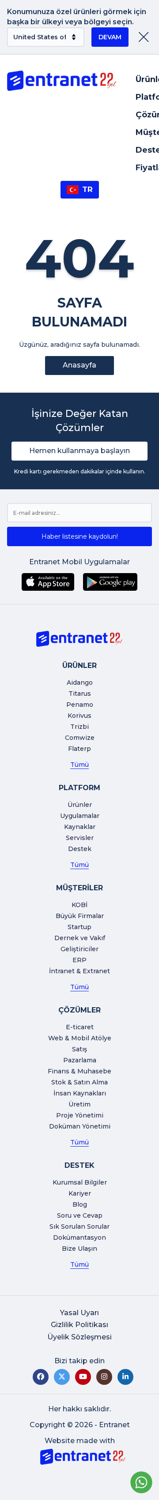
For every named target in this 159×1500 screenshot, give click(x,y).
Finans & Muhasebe (79, 1071)
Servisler (80, 838)
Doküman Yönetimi (79, 1126)
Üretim (79, 1104)
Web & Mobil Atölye (79, 1038)
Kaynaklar (79, 827)
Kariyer (79, 1193)
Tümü (79, 765)
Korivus (79, 716)
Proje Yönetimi (79, 1115)
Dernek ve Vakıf (79, 938)
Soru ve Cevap (79, 1215)
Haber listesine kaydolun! (80, 536)
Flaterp (79, 749)
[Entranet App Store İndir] (48, 582)
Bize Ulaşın (79, 1248)
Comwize (80, 738)
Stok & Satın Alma (79, 1082)
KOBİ (79, 905)
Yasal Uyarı (79, 1313)
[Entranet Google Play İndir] (110, 582)
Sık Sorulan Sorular (79, 1226)
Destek (79, 849)
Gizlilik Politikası (79, 1324)
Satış (79, 1049)
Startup (79, 927)
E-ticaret (80, 1027)
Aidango (80, 682)
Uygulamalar (79, 816)
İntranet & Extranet (79, 971)
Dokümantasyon (79, 1237)
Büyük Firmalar (80, 916)
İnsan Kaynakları (79, 1093)
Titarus (79, 694)
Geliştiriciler (79, 949)
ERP (79, 960)
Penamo (79, 705)
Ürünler (80, 805)
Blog (79, 1204)
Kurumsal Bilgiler (80, 1182)
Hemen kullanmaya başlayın (79, 450)
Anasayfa (79, 365)
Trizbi (79, 727)
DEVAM (109, 37)
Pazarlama (79, 1060)
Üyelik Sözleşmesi (79, 1337)
